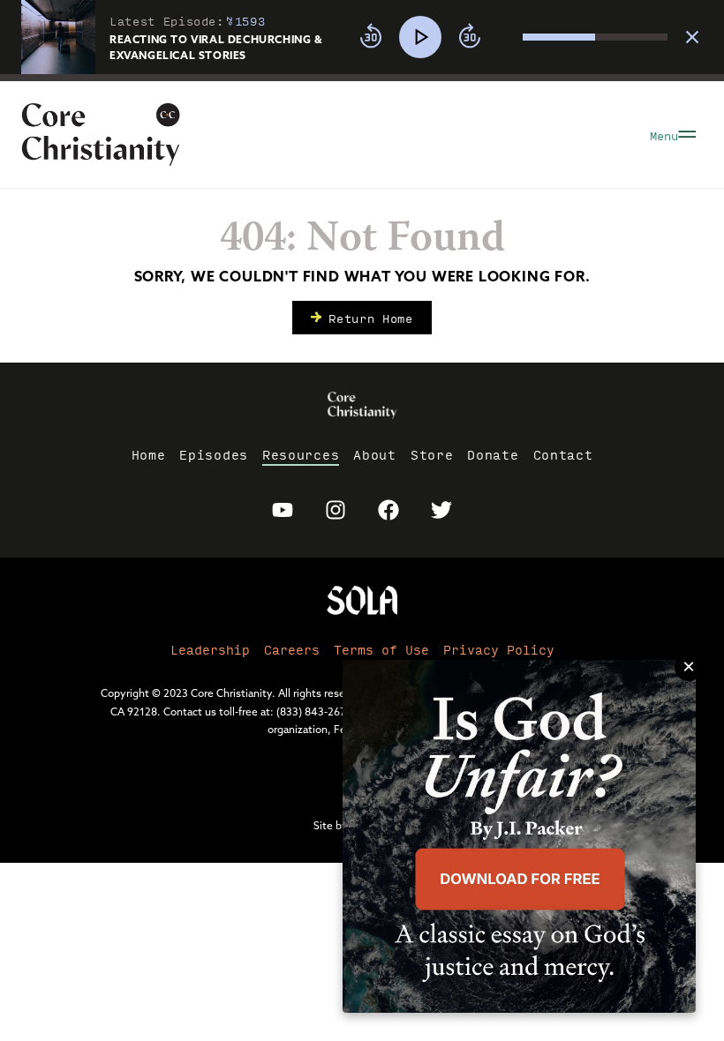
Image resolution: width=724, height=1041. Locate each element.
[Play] (420, 37)
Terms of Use (381, 649)
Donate (492, 454)
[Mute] (508, 37)
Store (432, 454)
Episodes (213, 454)
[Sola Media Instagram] (335, 510)
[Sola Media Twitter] (441, 510)
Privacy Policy (498, 649)
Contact (563, 454)
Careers (292, 649)
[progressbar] (362, 77)
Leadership (210, 649)
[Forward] (470, 37)
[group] (508, 37)
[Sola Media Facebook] (388, 510)
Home (149, 454)
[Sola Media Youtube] (282, 510)
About (374, 454)
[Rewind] (371, 37)
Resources (300, 454)
